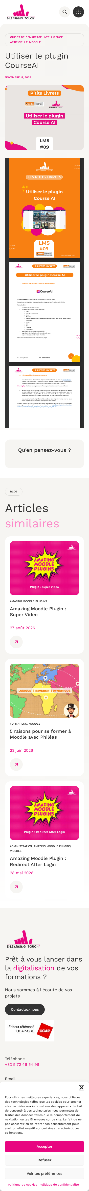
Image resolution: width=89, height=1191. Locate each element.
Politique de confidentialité (59, 1184)
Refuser (44, 1160)
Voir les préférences (44, 1173)
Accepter (44, 1146)
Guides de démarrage (26, 37)
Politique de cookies (22, 1184)
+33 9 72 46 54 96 (22, 1064)
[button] (81, 1087)
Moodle (35, 42)
